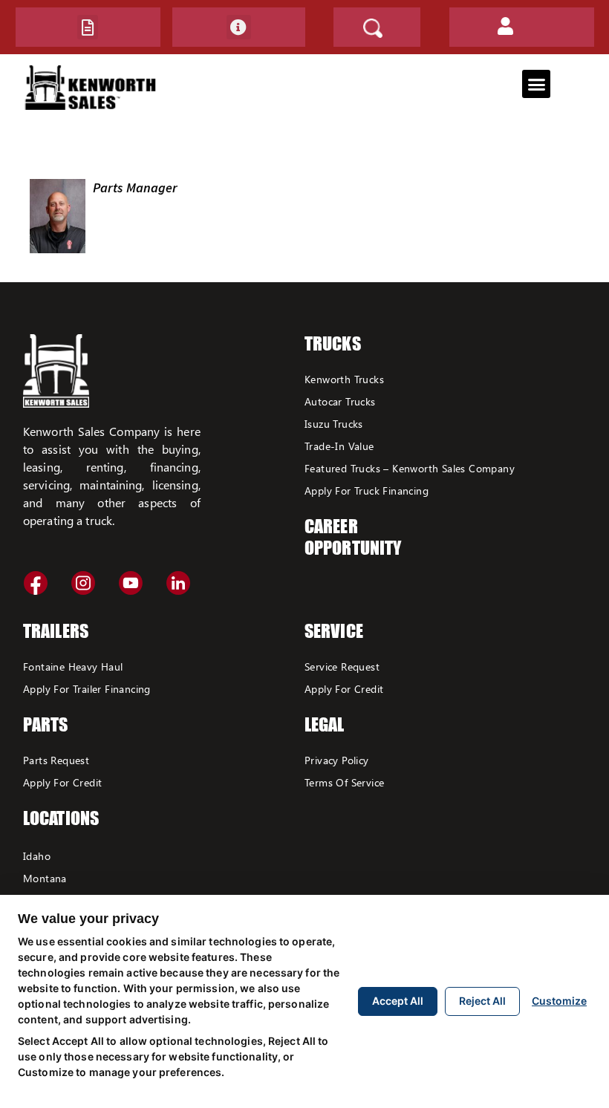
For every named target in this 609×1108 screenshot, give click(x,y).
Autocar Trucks (340, 401)
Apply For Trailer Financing (87, 689)
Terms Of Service (344, 782)
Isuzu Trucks (333, 424)
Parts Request (56, 760)
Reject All (482, 1000)
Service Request (342, 666)
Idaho (37, 856)
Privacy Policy (336, 760)
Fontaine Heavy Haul (73, 666)
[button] (87, 27)
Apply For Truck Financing (366, 490)
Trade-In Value (339, 446)
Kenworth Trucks (344, 379)
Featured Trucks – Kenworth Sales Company (409, 468)
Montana (45, 878)
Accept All (397, 1000)
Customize (559, 1000)
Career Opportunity (352, 536)
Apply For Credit (62, 782)
